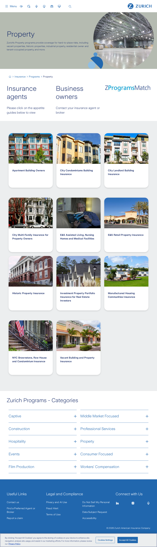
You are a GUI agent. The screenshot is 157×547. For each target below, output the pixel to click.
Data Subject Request (94, 512)
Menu (13, 6)
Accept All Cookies (127, 540)
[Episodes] (148, 503)
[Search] (70, 6)
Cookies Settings (105, 540)
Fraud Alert (52, 508)
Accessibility (89, 518)
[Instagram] (133, 503)
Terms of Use (53, 514)
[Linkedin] (117, 503)
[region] (78, 540)
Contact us (13, 502)
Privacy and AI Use (56, 502)
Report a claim (15, 518)
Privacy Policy (14, 544)
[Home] (139, 6)
